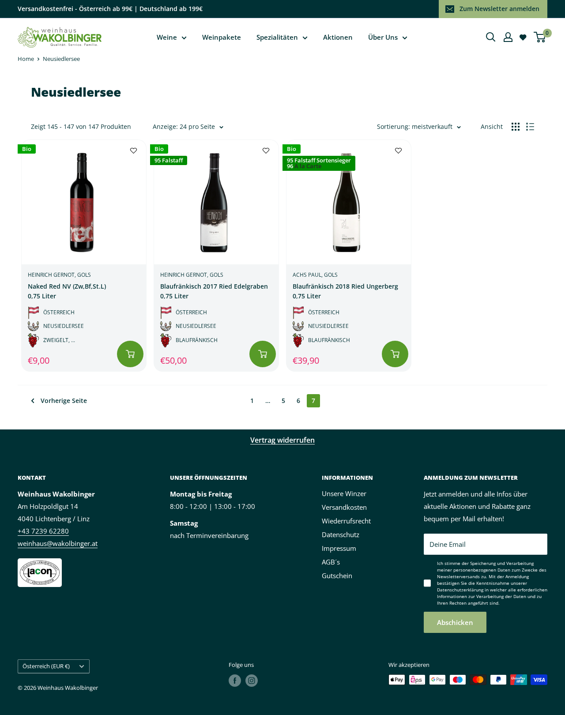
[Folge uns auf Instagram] (251, 680)
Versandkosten (344, 507)
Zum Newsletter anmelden (499, 8)
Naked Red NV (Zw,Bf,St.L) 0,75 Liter (67, 291)
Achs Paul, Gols (315, 274)
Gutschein (337, 575)
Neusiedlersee (61, 59)
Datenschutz (340, 534)
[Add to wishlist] (133, 150)
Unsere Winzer (344, 493)
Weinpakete (221, 37)
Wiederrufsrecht (346, 520)
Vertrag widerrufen (282, 440)
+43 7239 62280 (43, 531)
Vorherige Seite (64, 400)
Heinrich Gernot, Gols (59, 274)
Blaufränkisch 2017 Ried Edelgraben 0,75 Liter (214, 291)
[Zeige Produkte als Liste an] (530, 127)
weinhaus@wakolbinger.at (58, 543)
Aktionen (338, 37)
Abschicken (455, 622)
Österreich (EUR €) (46, 666)
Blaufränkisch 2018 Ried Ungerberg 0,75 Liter (345, 291)
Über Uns (383, 37)
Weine (167, 37)
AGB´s (331, 561)
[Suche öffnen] (491, 37)
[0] (540, 37)
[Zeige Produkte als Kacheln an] (516, 127)
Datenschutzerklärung (460, 590)
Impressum (339, 548)
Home (26, 59)
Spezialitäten (277, 37)
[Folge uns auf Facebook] (235, 680)
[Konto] (508, 37)
